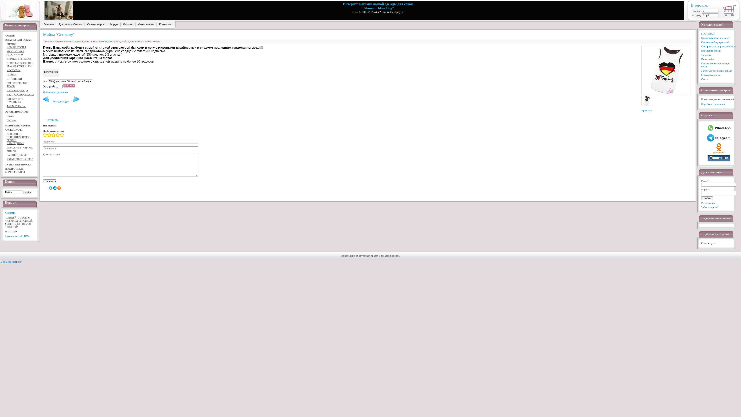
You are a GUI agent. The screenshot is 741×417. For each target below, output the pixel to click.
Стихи (704, 79)
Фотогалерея (146, 24)
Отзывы (128, 24)
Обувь (10, 115)
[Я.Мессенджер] (50, 188)
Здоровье (706, 54)
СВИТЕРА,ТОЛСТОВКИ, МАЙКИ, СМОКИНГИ (20, 65)
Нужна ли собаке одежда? (715, 37)
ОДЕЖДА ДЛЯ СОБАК (18, 39)
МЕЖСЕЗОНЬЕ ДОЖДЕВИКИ (15, 53)
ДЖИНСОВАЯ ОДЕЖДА (20, 94)
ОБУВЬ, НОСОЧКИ (16, 111)
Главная (49, 24)
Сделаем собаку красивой (715, 42)
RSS (26, 236)
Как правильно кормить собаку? (718, 46)
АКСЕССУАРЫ (14, 129)
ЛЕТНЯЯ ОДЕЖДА (17, 90)
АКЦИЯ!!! (10, 213)
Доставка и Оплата (70, 24)
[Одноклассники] (59, 188)
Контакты (165, 24)
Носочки (11, 120)
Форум (114, 24)
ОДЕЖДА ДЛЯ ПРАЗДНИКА (15, 100)
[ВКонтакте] (55, 188)
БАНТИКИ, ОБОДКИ (18, 154)
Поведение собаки (711, 50)
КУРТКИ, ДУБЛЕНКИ (19, 58)
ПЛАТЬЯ (11, 74)
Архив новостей (13, 236)
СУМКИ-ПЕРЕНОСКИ (18, 164)
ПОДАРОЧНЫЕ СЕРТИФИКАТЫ (15, 170)
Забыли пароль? (710, 207)
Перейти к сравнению (713, 104)
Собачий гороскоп (711, 75)
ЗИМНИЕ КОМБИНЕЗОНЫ (16, 46)
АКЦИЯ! (10, 35)
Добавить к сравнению (55, 92)
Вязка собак (707, 59)
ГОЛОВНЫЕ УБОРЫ (17, 125)
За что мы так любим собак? (716, 70)
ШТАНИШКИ (14, 78)
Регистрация (708, 203)
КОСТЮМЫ (13, 70)
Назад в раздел (61, 101)
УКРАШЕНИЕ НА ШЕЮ (20, 159)
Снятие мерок (96, 24)
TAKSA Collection (16, 106)
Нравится (646, 110)
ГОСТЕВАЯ (707, 33)
